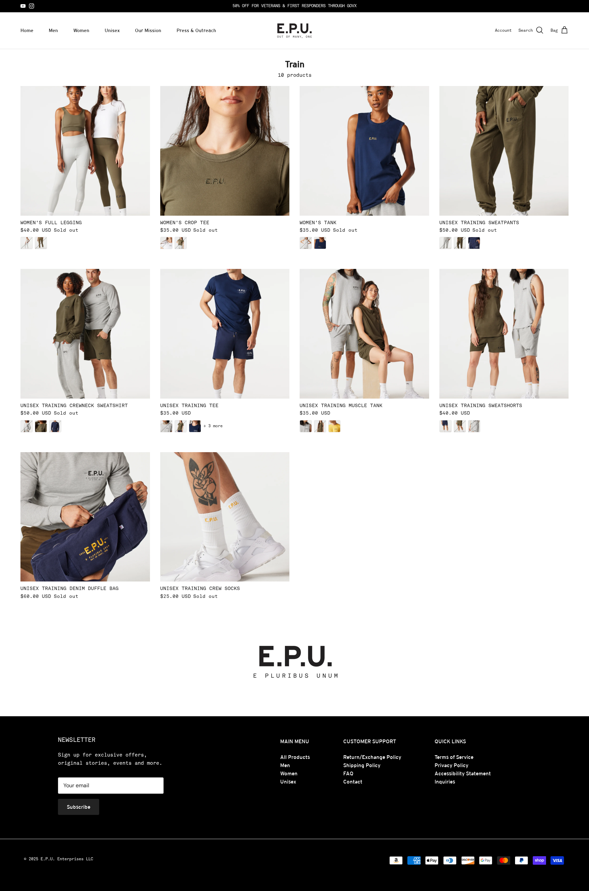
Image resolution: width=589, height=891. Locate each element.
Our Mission (148, 30)
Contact (352, 782)
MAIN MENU (294, 741)
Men (53, 30)
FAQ (348, 773)
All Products (295, 757)
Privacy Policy (451, 765)
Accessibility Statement (463, 773)
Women (81, 30)
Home (26, 30)
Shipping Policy (361, 765)
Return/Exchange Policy (372, 757)
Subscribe (78, 807)
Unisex (112, 30)
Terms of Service (454, 757)
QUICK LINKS (450, 741)
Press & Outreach (196, 30)
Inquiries (445, 782)
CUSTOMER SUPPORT (369, 741)
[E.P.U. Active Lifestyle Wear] (294, 30)
